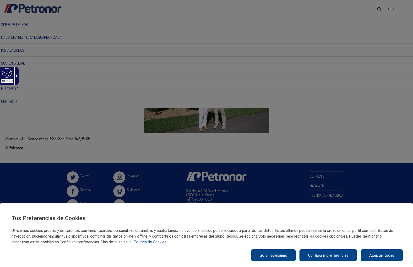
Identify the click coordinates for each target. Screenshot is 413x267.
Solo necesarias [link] (273, 255)
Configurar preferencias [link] (328, 255)
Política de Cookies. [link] (150, 242)
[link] (6, 72)
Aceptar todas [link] (381, 255)
